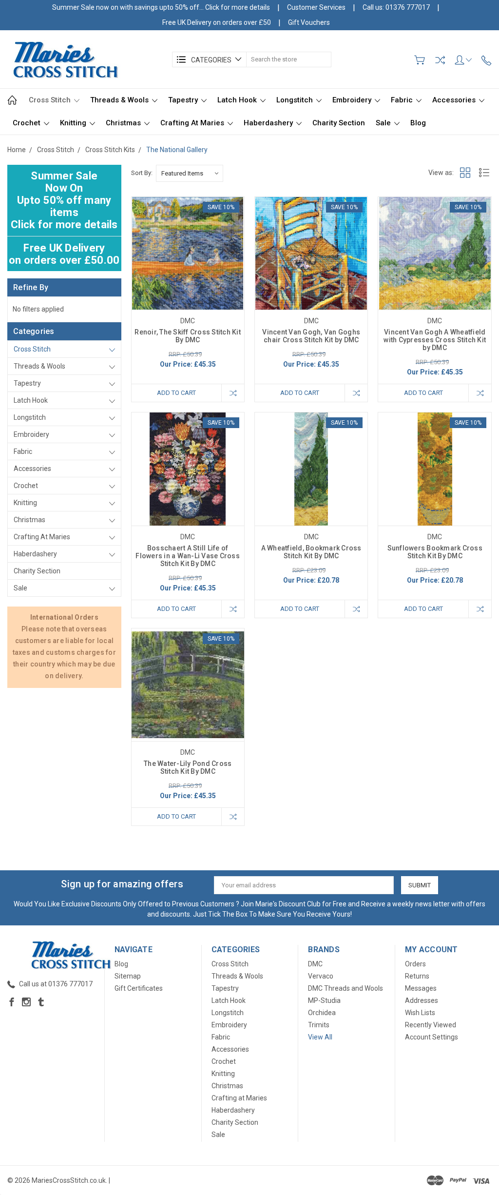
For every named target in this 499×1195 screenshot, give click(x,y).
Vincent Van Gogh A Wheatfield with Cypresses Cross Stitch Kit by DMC (435, 340)
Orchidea (322, 1013)
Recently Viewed (430, 1025)
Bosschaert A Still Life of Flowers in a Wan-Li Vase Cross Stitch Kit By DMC (187, 556)
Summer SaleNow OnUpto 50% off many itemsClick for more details (64, 200)
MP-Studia (324, 1000)
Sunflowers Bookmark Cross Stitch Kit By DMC (434, 552)
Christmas (124, 122)
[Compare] (440, 60)
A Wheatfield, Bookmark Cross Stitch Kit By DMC (311, 552)
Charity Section (338, 122)
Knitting (74, 122)
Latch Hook (238, 100)
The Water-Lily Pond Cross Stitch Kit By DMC (187, 767)
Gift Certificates (139, 988)
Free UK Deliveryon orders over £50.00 (64, 254)
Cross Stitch (51, 100)
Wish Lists (420, 1013)
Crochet (27, 122)
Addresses (421, 1000)
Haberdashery (269, 122)
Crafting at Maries (193, 122)
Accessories (455, 100)
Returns (417, 976)
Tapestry (184, 100)
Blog (418, 122)
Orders (415, 964)
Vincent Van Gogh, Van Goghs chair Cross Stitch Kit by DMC (311, 336)
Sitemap (128, 976)
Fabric (403, 100)
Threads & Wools (120, 100)
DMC (315, 964)
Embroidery (352, 100)
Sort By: (142, 172)
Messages (421, 988)
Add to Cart (176, 392)
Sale (384, 122)
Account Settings (431, 1037)
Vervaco (320, 976)
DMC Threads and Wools (345, 988)
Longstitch (295, 100)
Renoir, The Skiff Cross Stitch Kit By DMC (187, 336)
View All (320, 1037)
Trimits (318, 1025)
